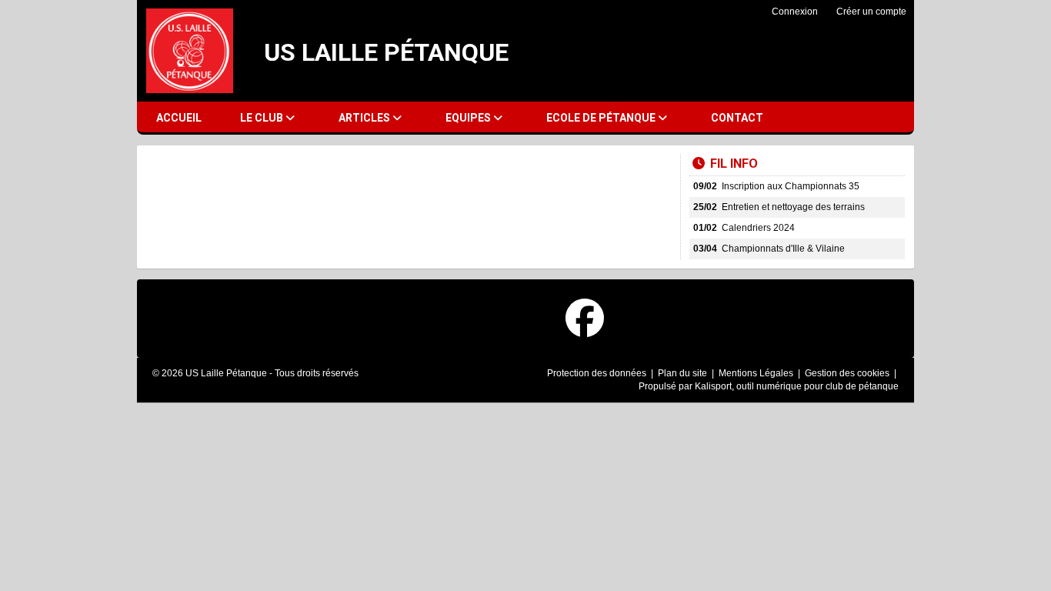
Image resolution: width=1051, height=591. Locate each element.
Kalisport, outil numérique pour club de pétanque (797, 386)
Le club (262, 118)
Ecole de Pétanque (602, 118)
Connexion (795, 11)
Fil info (734, 163)
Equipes (469, 118)
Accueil (179, 118)
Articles (365, 118)
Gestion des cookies (848, 373)
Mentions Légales (757, 373)
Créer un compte (871, 11)
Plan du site (683, 373)
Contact (737, 118)
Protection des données (598, 373)
